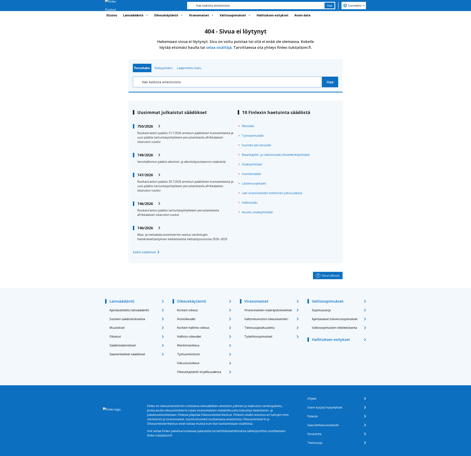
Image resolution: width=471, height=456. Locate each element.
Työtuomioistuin (188, 354)
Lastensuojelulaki (254, 183)
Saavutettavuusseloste (323, 425)
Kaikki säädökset (144, 252)
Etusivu (112, 15)
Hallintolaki (249, 203)
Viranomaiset (199, 15)
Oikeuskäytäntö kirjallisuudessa (199, 372)
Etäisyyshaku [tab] (163, 68)
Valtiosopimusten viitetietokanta (334, 328)
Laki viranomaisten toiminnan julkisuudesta (272, 193)
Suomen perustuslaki (256, 145)
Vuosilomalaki (251, 174)
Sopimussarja (321, 310)
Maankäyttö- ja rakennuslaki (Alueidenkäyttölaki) (276, 155)
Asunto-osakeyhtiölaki (257, 212)
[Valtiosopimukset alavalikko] (249, 15)
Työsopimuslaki (253, 136)
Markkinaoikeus (188, 345)
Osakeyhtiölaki (252, 164)
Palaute (312, 416)
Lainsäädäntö (133, 15)
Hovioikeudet (186, 319)
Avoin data (302, 15)
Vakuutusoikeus (188, 363)
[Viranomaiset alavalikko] (212, 15)
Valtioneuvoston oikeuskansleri (266, 319)
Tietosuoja (314, 443)
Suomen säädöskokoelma (127, 319)
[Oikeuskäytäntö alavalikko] (181, 15)
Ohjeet (311, 399)
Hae (329, 5)
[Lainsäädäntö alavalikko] (147, 15)
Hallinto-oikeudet (189, 336)
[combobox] (256, 5)
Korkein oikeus (187, 310)
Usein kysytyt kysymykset (324, 407)
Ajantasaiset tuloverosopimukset (334, 319)
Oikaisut (115, 336)
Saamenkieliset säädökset (127, 354)
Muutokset (117, 328)
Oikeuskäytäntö (166, 15)
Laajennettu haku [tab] (189, 68)
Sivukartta (314, 434)
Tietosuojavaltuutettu (259, 328)
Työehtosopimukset (258, 336)
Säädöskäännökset (122, 345)
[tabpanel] (235, 82)
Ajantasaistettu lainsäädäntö (129, 310)
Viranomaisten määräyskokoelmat (268, 310)
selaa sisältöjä (219, 47)
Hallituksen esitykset (272, 15)
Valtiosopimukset (233, 15)
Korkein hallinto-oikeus (193, 328)
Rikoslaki (248, 126)
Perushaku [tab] (142, 68)
